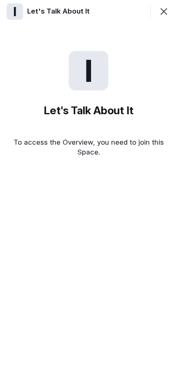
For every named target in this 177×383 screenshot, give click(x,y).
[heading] (59, 11)
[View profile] (15, 11)
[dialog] (88, 191)
